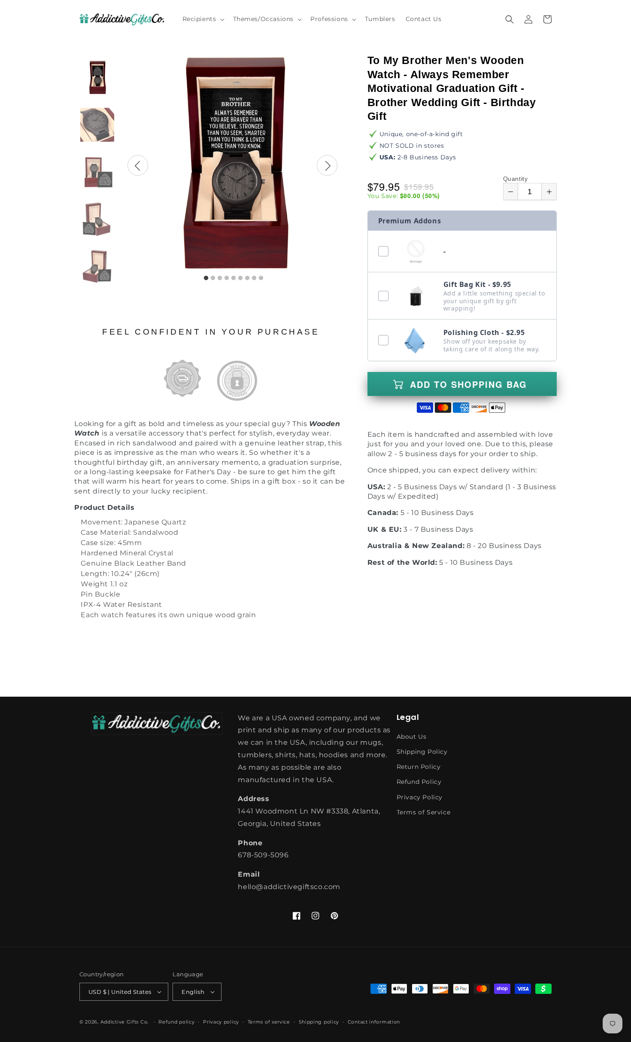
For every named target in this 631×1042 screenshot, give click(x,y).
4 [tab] (226, 278)
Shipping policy (319, 1022)
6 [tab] (240, 278)
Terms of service (269, 1022)
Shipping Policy (422, 752)
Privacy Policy (420, 797)
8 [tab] (254, 278)
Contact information (374, 1022)
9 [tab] (261, 278)
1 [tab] (206, 278)
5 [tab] (233, 278)
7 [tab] (247, 278)
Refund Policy (419, 782)
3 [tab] (219, 278)
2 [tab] (212, 278)
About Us (412, 736)
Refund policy (176, 1022)
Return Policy (419, 767)
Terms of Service (424, 812)
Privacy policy (221, 1022)
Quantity (515, 178)
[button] (202, 19)
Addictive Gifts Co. (124, 1022)
